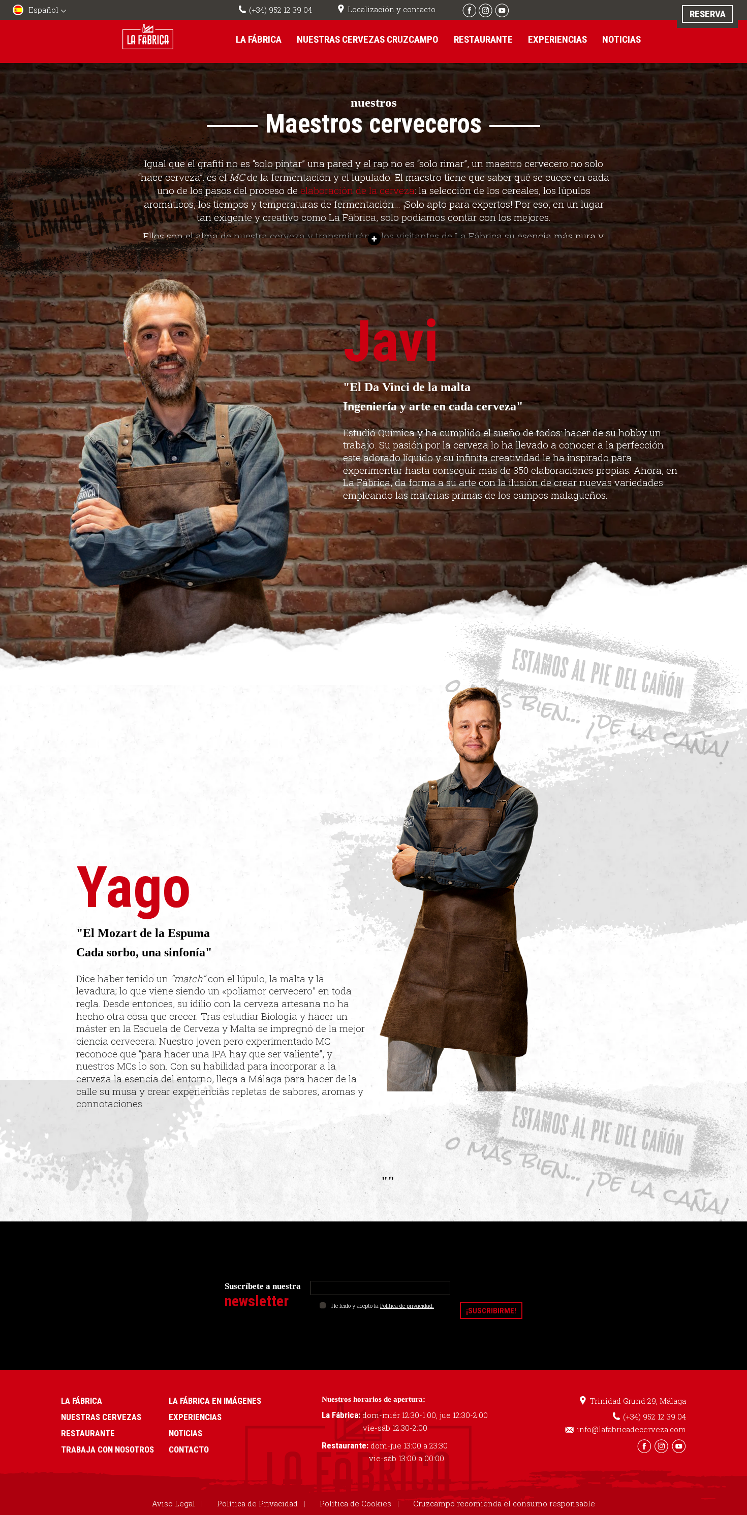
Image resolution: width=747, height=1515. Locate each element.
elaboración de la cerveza (357, 190)
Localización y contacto (391, 9)
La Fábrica (259, 39)
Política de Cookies (355, 1503)
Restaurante (483, 39)
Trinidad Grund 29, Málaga (637, 1401)
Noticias (621, 39)
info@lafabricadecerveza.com (631, 1429)
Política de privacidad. (407, 1305)
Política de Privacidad (257, 1503)
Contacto (189, 1449)
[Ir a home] (147, 36)
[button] (40, 11)
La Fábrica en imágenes (215, 1401)
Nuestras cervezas (101, 1417)
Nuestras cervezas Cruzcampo (368, 39)
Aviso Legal (173, 1503)
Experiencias (557, 39)
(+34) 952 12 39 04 (280, 10)
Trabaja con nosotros (107, 1449)
